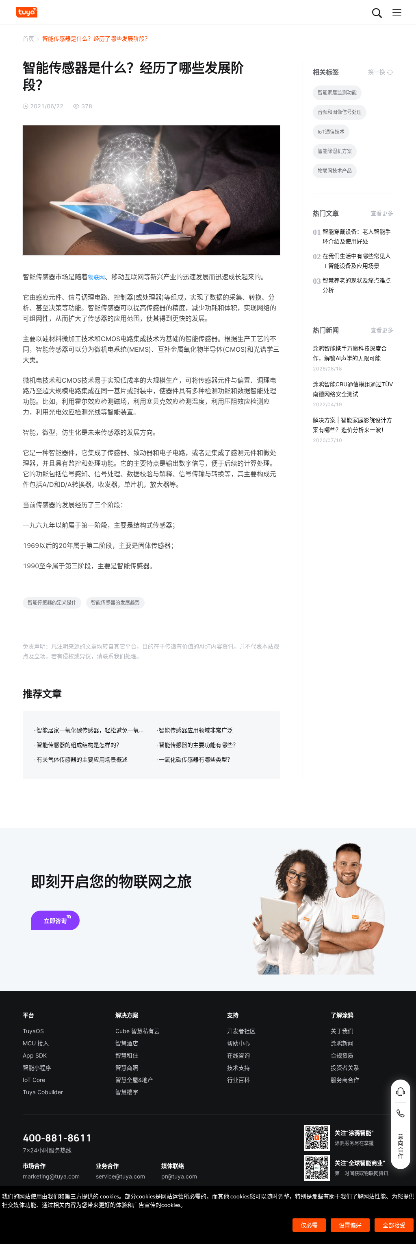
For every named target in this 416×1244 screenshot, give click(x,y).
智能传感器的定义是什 (52, 603)
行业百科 (238, 1079)
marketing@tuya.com (51, 1176)
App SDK (35, 1055)
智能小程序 (37, 1067)
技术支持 (238, 1067)
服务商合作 (345, 1079)
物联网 (96, 277)
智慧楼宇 (126, 1091)
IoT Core (34, 1079)
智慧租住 (126, 1055)
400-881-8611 (57, 1137)
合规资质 (342, 1055)
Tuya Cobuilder (43, 1091)
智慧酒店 (126, 1043)
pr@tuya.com (179, 1176)
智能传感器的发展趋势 (115, 603)
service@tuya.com (120, 1176)
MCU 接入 (36, 1043)
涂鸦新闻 (342, 1043)
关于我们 (342, 1030)
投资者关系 (345, 1067)
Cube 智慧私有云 (137, 1030)
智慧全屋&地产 (134, 1079)
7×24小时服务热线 (47, 1150)
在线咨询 (238, 1055)
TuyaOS (33, 1030)
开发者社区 (241, 1030)
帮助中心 (238, 1043)
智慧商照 (126, 1067)
